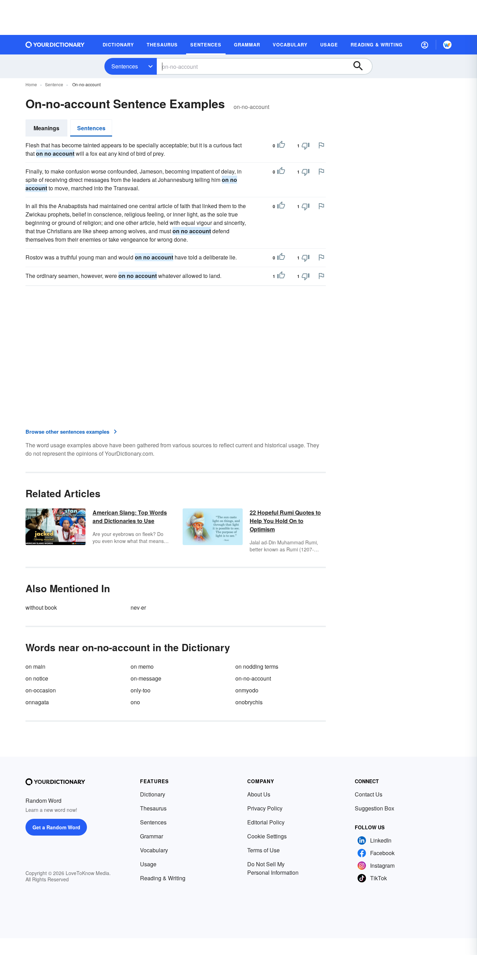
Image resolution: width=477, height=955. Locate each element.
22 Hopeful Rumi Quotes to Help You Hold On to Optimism (285, 520)
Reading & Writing (162, 878)
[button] (424, 44)
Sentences (124, 66)
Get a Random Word (56, 827)
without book (41, 607)
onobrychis (249, 702)
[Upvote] (281, 145)
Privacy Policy (264, 808)
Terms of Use (263, 850)
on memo (142, 666)
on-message (146, 678)
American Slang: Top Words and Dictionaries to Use (130, 516)
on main (35, 666)
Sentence (54, 84)
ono (135, 702)
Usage (148, 864)
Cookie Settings (267, 836)
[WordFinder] (447, 45)
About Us (258, 794)
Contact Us (368, 794)
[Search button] (361, 66)
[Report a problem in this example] (321, 145)
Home (31, 84)
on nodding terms (256, 666)
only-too (141, 690)
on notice (36, 678)
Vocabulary (154, 850)
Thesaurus (153, 808)
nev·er (138, 607)
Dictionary (152, 794)
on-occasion (40, 690)
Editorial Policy (266, 822)
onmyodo (246, 690)
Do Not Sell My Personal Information (273, 868)
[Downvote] (305, 145)
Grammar (151, 836)
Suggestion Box (374, 808)
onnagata (37, 702)
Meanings (46, 128)
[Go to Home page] (55, 45)
